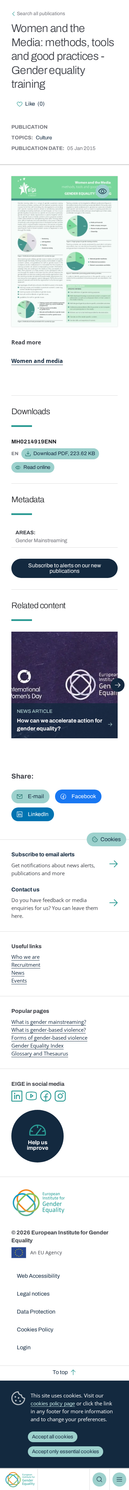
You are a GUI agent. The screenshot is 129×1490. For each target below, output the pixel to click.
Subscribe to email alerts (43, 854)
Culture (44, 137)
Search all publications (41, 13)
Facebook (45, 1096)
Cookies (110, 839)
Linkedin (16, 1096)
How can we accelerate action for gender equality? (59, 724)
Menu (119, 1479)
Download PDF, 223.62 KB (64, 453)
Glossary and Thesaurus (39, 1053)
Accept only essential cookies (65, 1451)
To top (60, 1372)
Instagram (60, 1096)
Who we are (25, 956)
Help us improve (37, 1145)
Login (24, 1347)
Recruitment (25, 964)
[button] (30, 796)
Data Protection (36, 1312)
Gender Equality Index (37, 1045)
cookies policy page (53, 1403)
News (17, 972)
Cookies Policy (35, 1329)
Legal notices (33, 1294)
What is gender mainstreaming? (48, 1021)
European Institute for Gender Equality (20, 1479)
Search (99, 1479)
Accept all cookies (52, 1436)
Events (19, 980)
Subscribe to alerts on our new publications (64, 568)
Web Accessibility (38, 1276)
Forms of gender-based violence (49, 1037)
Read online (36, 467)
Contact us (25, 889)
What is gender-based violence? (48, 1029)
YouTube (31, 1096)
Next (118, 685)
